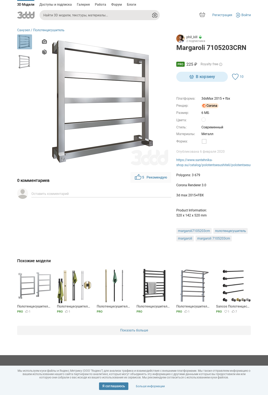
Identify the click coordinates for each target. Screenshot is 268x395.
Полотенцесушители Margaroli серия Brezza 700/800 (33, 306)
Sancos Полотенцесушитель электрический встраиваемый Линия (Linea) (232, 306)
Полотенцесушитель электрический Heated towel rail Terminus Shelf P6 (193, 306)
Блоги (131, 5)
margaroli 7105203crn (213, 238)
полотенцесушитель (230, 231)
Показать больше (134, 330)
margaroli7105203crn (194, 231)
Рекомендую (154, 177)
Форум (116, 5)
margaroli (185, 238)
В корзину (205, 76)
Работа (100, 5)
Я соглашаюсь (113, 386)
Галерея (83, 5)
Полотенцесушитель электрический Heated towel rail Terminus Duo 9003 (73, 306)
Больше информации (150, 386)
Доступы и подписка (55, 5)
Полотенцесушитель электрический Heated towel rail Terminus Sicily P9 (153, 306)
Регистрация (222, 15)
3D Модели (25, 5)
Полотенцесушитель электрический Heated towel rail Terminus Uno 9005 (113, 306)
